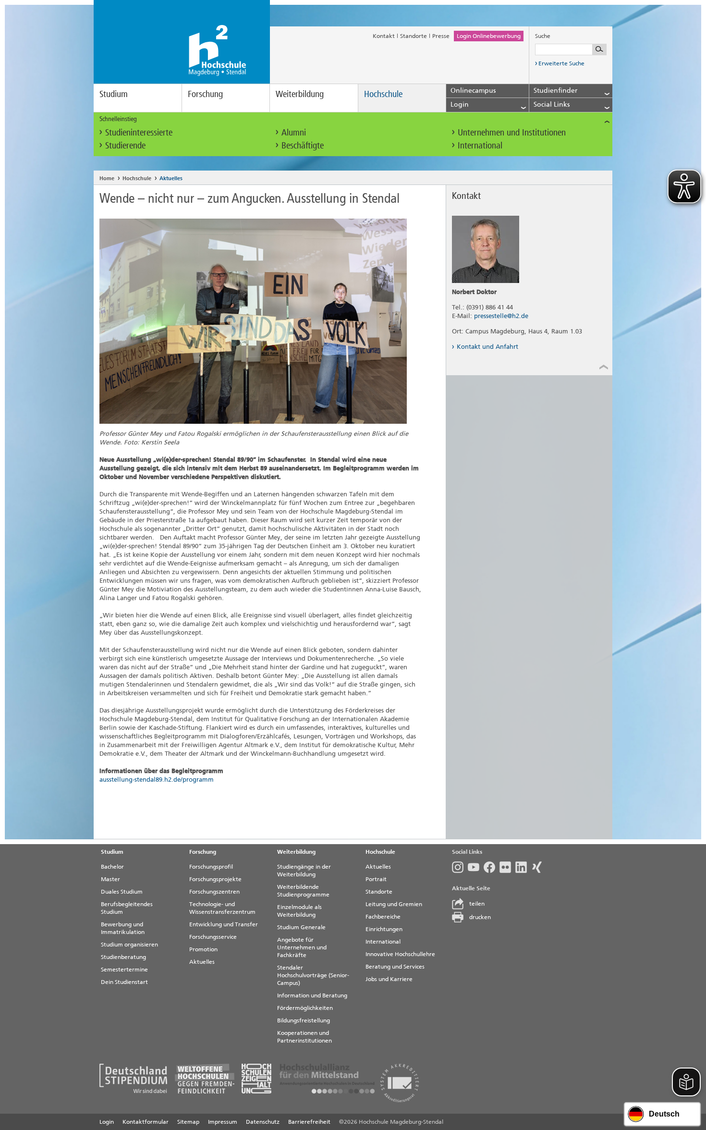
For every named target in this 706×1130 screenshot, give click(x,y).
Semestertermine (124, 969)
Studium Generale (301, 927)
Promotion (203, 949)
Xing (539, 867)
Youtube (476, 867)
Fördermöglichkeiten (305, 1008)
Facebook (491, 867)
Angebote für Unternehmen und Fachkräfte (302, 947)
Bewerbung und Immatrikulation (123, 928)
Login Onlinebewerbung (489, 36)
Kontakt (384, 36)
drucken (480, 917)
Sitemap (188, 1121)
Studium (113, 93)
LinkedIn (523, 867)
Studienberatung (123, 957)
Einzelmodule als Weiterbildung (299, 911)
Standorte (413, 36)
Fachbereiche (383, 916)
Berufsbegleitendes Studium (127, 908)
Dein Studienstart (124, 982)
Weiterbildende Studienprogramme (303, 891)
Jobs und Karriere (389, 979)
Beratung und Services (395, 966)
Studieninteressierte (138, 132)
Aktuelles (171, 178)
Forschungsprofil (211, 866)
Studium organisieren (129, 944)
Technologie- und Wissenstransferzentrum (222, 908)
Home (106, 178)
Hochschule (383, 93)
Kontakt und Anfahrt (487, 346)
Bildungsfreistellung (303, 1020)
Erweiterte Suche (561, 63)
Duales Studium (122, 891)
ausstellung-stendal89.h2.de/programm (156, 779)
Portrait (376, 879)
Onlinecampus (473, 90)
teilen (477, 903)
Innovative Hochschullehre (400, 954)
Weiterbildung (300, 93)
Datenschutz (263, 1121)
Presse (441, 36)
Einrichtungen (383, 929)
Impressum (222, 1121)
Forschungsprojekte (215, 879)
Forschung (205, 93)
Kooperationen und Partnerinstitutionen (304, 1037)
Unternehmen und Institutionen (512, 132)
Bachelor (112, 866)
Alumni (293, 132)
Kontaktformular (145, 1121)
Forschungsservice (213, 936)
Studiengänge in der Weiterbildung (304, 870)
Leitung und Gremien (393, 904)
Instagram (460, 867)
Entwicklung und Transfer (223, 924)
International (480, 145)
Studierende (125, 145)
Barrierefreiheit (309, 1121)
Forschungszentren (214, 891)
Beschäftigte (302, 145)
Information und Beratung (312, 995)
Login (106, 1121)
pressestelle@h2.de (501, 315)
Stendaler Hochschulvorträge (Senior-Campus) (313, 975)
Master (110, 879)
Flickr (507, 867)
